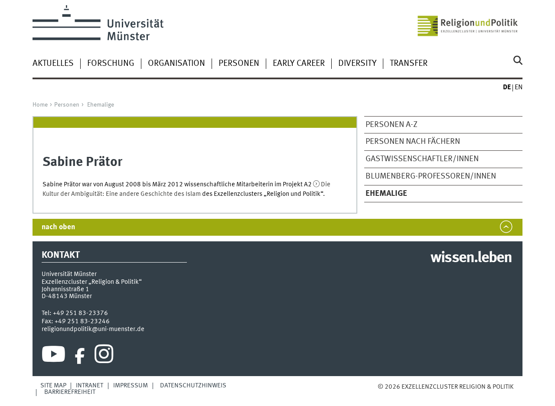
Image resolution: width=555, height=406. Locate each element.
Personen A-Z (392, 125)
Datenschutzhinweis (193, 385)
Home (40, 105)
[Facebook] (80, 356)
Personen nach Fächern (413, 142)
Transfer (409, 63)
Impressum (130, 385)
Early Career (299, 63)
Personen (239, 63)
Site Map (53, 385)
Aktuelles (53, 63)
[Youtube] (53, 356)
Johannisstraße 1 (65, 289)
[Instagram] (104, 356)
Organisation (176, 63)
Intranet (89, 385)
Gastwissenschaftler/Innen (422, 159)
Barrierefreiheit (69, 392)
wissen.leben (471, 258)
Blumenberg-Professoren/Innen (431, 176)
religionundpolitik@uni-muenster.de (93, 329)
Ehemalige (100, 105)
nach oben (58, 227)
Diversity (357, 63)
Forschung (110, 63)
